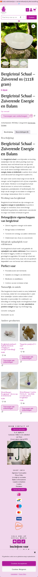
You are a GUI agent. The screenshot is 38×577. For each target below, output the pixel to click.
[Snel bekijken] (5, 355)
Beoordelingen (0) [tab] (22, 132)
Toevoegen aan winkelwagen (15, 116)
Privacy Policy (22, 574)
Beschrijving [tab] (8, 132)
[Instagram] (19, 541)
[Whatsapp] (27, 10)
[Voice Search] (20, 17)
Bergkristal (31, 123)
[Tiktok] (23, 541)
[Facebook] (15, 541)
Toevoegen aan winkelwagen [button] (8, 361)
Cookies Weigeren (19, 569)
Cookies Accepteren (19, 564)
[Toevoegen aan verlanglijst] (31, 115)
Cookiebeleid (14, 574)
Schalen (3, 125)
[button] (35, 552)
